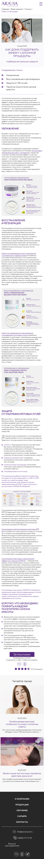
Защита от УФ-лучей (16, 83)
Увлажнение (12, 75)
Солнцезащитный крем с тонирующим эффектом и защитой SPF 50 (18, 560)
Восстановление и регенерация (23, 79)
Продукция (22, 805)
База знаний (17, 9)
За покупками (22, 654)
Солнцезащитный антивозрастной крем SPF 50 (20, 530)
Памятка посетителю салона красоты (21, 88)
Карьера (22, 816)
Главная (5, 9)
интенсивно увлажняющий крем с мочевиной (22, 151)
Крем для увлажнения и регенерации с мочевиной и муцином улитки (17, 334)
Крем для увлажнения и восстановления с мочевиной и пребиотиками (19, 254)
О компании (22, 799)
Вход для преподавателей (12, 845)
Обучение (22, 810)
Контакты (22, 822)
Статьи (28, 9)
